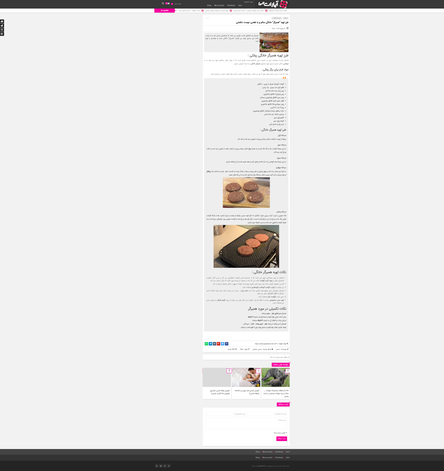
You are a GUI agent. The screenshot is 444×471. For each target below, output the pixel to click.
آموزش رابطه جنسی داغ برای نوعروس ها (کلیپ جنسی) (220, 392)
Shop (209, 5)
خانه (285, 18)
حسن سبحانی (257, 349)
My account (219, 5)
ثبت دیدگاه (281, 438)
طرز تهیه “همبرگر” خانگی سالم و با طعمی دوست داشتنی (262, 22)
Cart (240, 5)
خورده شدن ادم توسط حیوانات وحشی (246, 10)
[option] (275, 383)
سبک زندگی (276, 18)
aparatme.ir (262, 466)
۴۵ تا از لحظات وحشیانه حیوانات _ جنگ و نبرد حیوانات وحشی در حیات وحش (275, 393)
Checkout (231, 5)
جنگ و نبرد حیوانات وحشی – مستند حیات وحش (278, 10)
